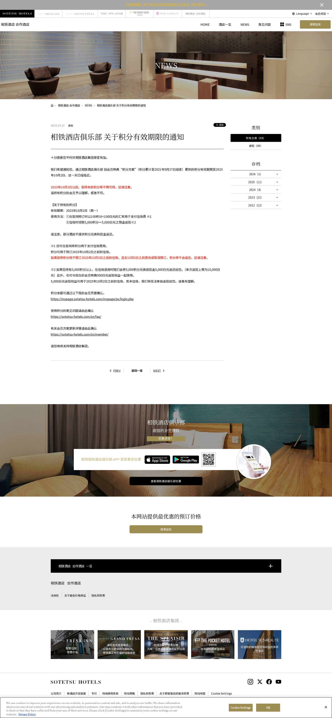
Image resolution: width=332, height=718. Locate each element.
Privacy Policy (27, 714)
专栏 (94, 693)
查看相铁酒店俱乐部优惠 (166, 481)
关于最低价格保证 (75, 595)
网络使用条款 (110, 693)
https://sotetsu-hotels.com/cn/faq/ (76, 316)
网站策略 (129, 693)
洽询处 (55, 595)
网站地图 (200, 693)
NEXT (157, 370)
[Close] (326, 707)
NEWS (245, 24)
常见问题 (264, 24)
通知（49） (256, 146)
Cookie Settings (241, 707)
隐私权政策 (98, 595)
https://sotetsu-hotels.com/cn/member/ (79, 334)
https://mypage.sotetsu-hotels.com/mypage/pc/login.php (92, 299)
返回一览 (137, 370)
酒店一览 (225, 24)
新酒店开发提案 (76, 693)
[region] (166, 707)
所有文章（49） (256, 138)
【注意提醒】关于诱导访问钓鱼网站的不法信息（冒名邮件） (166, 4)
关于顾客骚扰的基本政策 (174, 693)
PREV (117, 370)
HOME (205, 24)
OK (268, 707)
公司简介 (56, 693)
